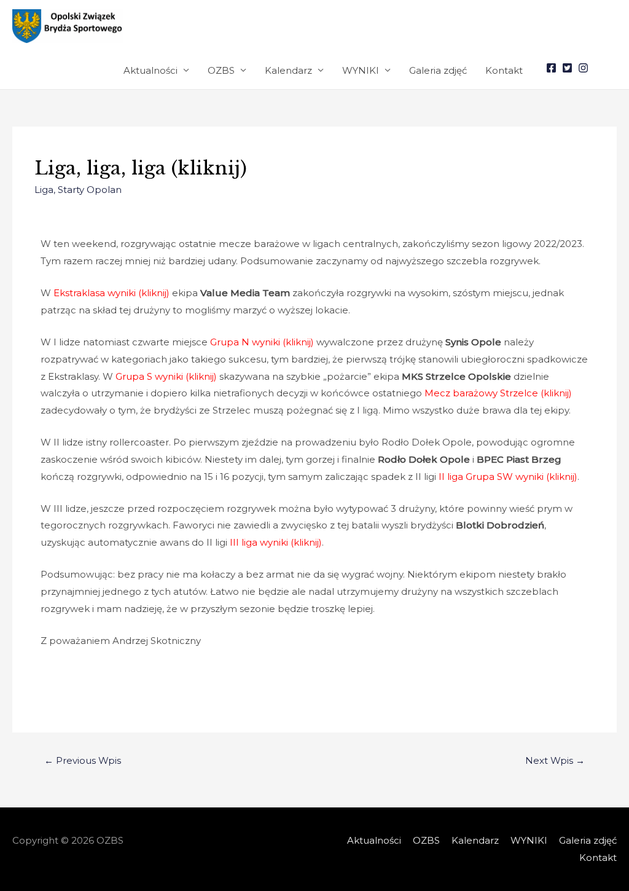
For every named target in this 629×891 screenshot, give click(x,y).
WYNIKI (360, 70)
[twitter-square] (569, 68)
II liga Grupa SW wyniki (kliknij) (508, 476)
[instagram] (585, 68)
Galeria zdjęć (438, 70)
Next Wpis (555, 760)
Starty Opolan (90, 189)
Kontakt (504, 70)
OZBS (221, 70)
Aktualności (150, 70)
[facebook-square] (553, 68)
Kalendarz (288, 70)
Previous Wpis (82, 760)
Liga (43, 189)
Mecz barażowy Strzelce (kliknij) (498, 393)
